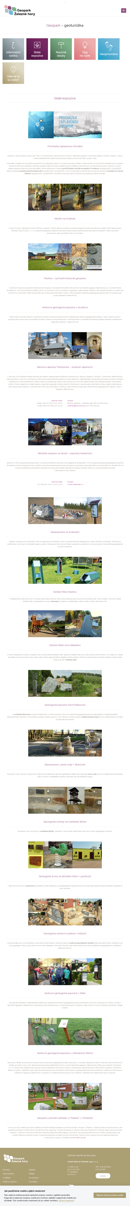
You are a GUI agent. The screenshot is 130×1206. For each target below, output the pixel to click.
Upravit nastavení (66, 1200)
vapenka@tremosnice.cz (76, 406)
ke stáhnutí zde (80, 1138)
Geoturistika (8, 1173)
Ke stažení (33, 1177)
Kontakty (33, 1181)
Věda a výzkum (10, 1181)
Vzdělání (7, 1177)
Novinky (6, 1169)
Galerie (32, 1169)
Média (32, 1173)
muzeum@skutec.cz (75, 484)
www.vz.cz (72, 1174)
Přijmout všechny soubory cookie (109, 1195)
